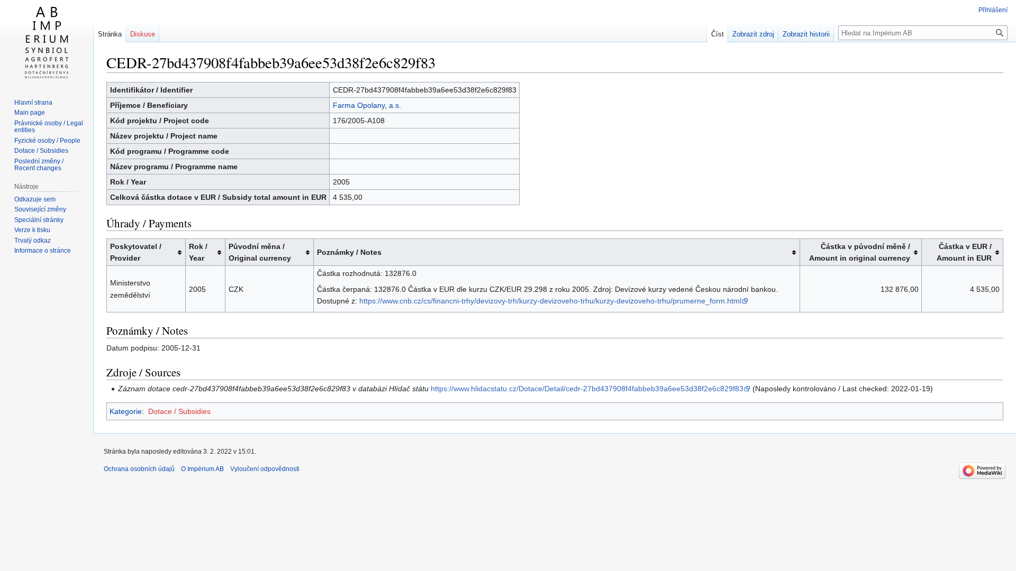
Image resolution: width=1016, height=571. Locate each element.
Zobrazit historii (806, 34)
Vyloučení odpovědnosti (265, 469)
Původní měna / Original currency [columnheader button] (260, 252)
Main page (29, 112)
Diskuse (142, 34)
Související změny (40, 209)
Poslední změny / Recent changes (39, 165)
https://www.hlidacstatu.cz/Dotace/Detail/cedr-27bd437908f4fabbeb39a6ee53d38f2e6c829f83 (587, 388)
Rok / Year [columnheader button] (198, 252)
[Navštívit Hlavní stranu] (46, 42)
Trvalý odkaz (32, 240)
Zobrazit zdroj (753, 34)
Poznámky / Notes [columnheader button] (349, 252)
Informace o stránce (42, 250)
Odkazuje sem (35, 199)
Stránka (110, 34)
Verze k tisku (32, 230)
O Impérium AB (202, 469)
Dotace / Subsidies (179, 411)
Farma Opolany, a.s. (367, 105)
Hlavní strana (33, 102)
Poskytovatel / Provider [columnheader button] (135, 252)
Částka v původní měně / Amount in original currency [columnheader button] (859, 252)
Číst (717, 34)
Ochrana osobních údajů (139, 469)
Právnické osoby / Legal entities (48, 126)
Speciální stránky (39, 220)
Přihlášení (993, 10)
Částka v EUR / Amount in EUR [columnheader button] (964, 252)
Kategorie (126, 411)
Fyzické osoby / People (47, 140)
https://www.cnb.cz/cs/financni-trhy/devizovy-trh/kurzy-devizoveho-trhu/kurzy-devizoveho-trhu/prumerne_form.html (550, 301)
